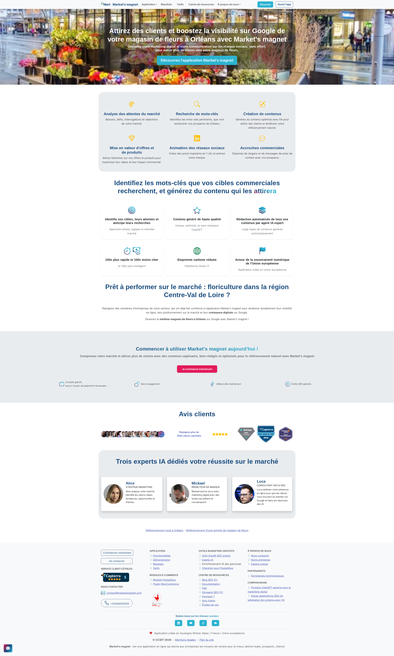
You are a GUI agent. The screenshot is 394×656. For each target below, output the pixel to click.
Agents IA (207, 559)
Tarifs (180, 4)
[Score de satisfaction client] (219, 434)
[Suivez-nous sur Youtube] (191, 623)
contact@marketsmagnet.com (124, 592)
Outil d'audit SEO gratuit (216, 555)
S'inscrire (265, 4)
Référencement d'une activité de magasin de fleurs (217, 530)
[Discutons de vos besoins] (8, 648)
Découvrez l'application (197, 60)
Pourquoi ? (208, 596)
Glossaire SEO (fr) (212, 592)
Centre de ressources (201, 4)
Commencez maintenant (117, 552)
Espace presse (259, 563)
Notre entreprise (260, 559)
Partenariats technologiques (267, 575)
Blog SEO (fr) (209, 579)
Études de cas (210, 604)
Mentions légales (185, 639)
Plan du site (206, 639)
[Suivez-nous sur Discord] (215, 623)
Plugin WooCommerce (166, 583)
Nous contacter (260, 555)
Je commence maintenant (197, 369)
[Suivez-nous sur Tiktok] (203, 623)
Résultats (166, 4)
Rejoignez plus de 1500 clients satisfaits (189, 434)
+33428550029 (119, 603)
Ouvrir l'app (284, 4)
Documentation (211, 583)
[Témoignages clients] (132, 434)
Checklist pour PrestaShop (217, 568)
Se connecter (117, 561)
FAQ (204, 588)
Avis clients (208, 600)
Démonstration (161, 559)
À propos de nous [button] (228, 4)
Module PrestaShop (164, 579)
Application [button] (148, 4)
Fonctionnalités (162, 555)
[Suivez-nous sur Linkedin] (178, 623)
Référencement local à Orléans (164, 530)
